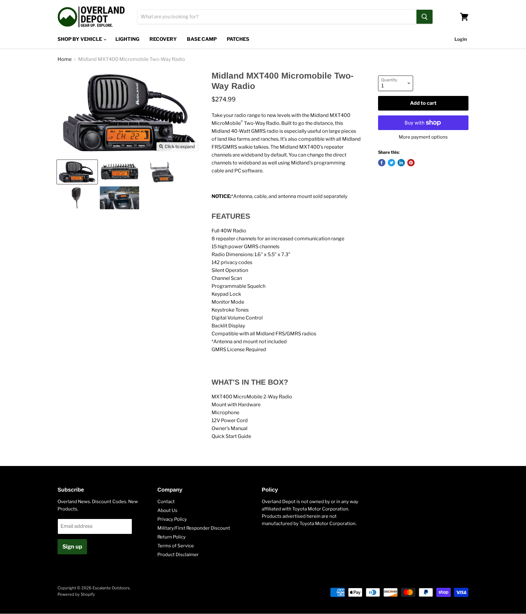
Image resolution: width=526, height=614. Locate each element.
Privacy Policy (172, 519)
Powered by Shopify (76, 594)
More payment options (423, 137)
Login (460, 39)
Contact (166, 501)
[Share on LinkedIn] (401, 162)
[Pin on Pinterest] (411, 162)
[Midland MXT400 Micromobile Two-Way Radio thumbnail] (77, 172)
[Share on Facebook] (381, 162)
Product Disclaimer (178, 554)
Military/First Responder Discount (193, 528)
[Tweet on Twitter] (391, 162)
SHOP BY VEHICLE (80, 39)
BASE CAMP (202, 39)
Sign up (72, 546)
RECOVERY (163, 39)
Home (65, 59)
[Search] (424, 17)
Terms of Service (175, 546)
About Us (167, 510)
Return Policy (171, 537)
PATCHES (238, 39)
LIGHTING (127, 39)
